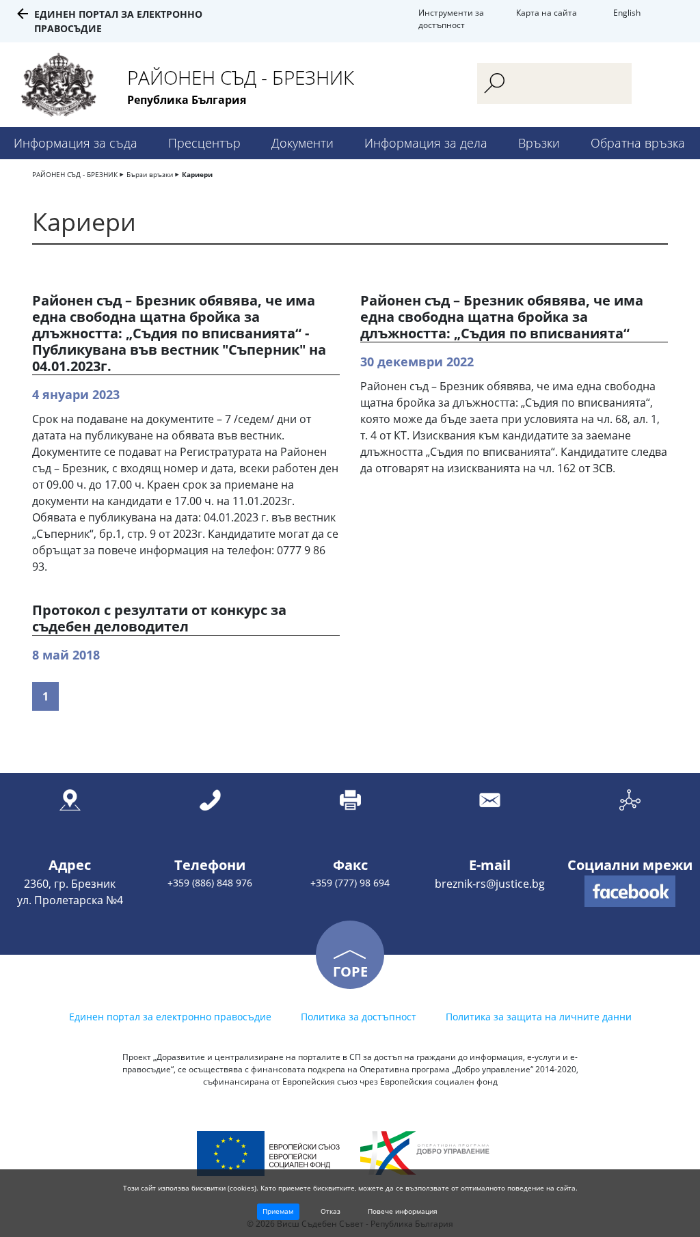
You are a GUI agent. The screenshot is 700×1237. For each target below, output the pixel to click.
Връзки (539, 143)
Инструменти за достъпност (451, 19)
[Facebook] (630, 891)
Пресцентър (204, 143)
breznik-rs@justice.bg (490, 883)
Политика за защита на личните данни (539, 1016)
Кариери (197, 174)
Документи (302, 143)
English (627, 12)
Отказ (330, 1211)
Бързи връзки (149, 174)
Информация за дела (425, 143)
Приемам (277, 1211)
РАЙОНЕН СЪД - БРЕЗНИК (75, 174)
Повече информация (403, 1211)
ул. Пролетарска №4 (70, 900)
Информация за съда (75, 143)
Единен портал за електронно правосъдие (170, 1016)
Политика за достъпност (358, 1016)
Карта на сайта (546, 12)
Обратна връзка (638, 143)
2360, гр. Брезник (70, 883)
